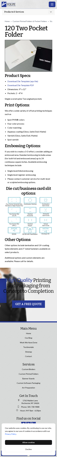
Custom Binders (28, 369)
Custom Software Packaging (28, 383)
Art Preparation (28, 388)
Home (7, 21)
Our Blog (28, 338)
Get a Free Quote (28, 304)
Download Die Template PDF (20, 85)
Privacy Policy (10, 434)
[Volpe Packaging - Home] (25, 4)
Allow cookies (28, 442)
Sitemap (28, 352)
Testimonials (28, 347)
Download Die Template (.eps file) (22, 81)
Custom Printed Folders (28, 374)
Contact (28, 356)
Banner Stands (28, 378)
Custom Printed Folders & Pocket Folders (30, 21)
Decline (28, 449)
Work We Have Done (28, 342)
